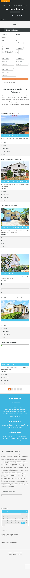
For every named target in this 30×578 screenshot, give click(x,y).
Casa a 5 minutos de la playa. (9, 342)
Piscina (3, 67)
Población (18, 34)
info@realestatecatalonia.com (19, 5)
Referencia (4, 34)
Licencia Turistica (5, 72)
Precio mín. (4, 56)
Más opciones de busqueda (8, 82)
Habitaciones (19, 46)
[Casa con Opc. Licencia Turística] (10, 52)
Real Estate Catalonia (15, 9)
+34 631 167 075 (16, 15)
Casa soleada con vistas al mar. (10, 113)
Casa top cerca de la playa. (9, 205)
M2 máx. (19, 61)
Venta (17, 40)
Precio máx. (18, 56)
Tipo (2, 46)
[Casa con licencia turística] (10, 51)
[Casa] (10, 50)
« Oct (2, 526)
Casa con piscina (6, 252)
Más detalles (4, 142)
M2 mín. (4, 61)
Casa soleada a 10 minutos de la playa (12, 298)
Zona (3, 40)
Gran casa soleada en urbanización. (11, 159)
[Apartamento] (10, 48)
